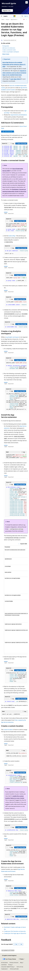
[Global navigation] (1, 16)
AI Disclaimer (4, 962)
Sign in (26, 16)
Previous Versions (14, 962)
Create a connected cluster (9, 50)
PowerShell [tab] (11, 213)
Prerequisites (5, 46)
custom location (8, 729)
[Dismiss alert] (26, 2)
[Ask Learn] (24, 19)
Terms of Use (20, 966)
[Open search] (22, 16)
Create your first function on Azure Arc (15, 931)
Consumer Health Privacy (7, 966)
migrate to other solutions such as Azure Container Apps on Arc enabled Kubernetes (14, 73)
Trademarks (4, 969)
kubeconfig (11, 236)
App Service (14, 19)
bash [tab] (6, 213)
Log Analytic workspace (12, 337)
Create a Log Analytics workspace (10, 51)
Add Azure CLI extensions (8, 48)
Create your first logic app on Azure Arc (15, 933)
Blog (21, 962)
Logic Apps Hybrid (15, 79)
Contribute (4, 964)
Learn (2, 19)
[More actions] (26, 19)
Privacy (10, 964)
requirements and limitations (18, 115)
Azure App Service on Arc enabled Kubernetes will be (14, 64)
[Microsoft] (14, 16)
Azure (7, 19)
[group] (14, 151)
